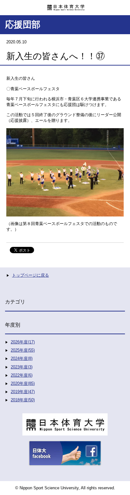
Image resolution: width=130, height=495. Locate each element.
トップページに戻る (30, 275)
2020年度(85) (23, 383)
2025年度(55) (23, 350)
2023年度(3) (21, 367)
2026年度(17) (23, 342)
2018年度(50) (23, 400)
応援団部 (22, 24)
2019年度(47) (23, 391)
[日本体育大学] (65, 5)
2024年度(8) (21, 358)
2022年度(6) (21, 375)
